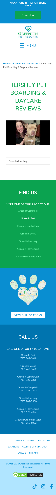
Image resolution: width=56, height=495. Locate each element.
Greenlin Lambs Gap (28, 225)
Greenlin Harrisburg (28, 248)
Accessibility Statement (35, 446)
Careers (22, 453)
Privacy (20, 440)
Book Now (28, 15)
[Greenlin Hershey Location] (28, 31)
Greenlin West (28, 233)
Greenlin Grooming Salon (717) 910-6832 (28, 421)
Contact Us (43, 440)
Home (6, 63)
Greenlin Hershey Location (26, 63)
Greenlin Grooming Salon (28, 256)
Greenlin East (28, 218)
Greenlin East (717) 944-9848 (28, 357)
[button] (28, 161)
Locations (13, 446)
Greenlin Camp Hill (28, 210)
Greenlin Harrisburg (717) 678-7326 (28, 410)
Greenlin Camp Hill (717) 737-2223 (28, 389)
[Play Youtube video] (28, 132)
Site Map (33, 453)
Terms (30, 440)
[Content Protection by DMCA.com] (28, 474)
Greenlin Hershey (28, 241)
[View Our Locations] (28, 289)
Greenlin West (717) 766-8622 (28, 367)
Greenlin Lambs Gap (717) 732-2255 (28, 378)
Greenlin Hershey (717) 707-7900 (28, 400)
